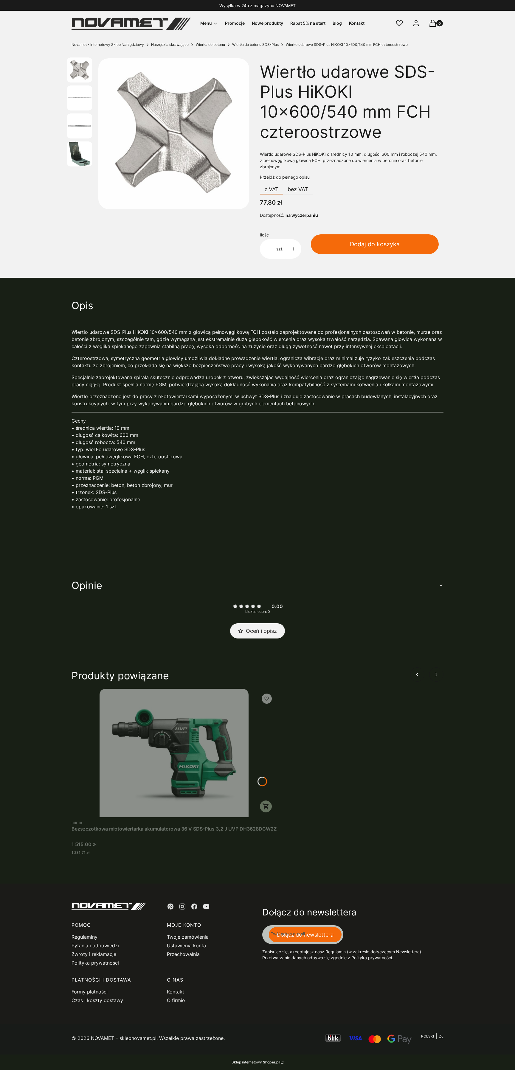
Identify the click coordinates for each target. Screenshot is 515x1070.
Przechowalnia (183, 954)
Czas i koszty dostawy (97, 1000)
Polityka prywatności (95, 963)
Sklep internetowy (256, 1062)
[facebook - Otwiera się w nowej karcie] (194, 906)
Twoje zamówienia (188, 937)
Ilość (264, 234)
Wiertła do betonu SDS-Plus (255, 44)
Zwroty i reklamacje (94, 954)
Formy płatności (90, 992)
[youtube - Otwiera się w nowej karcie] (206, 906)
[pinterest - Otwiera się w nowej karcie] (170, 906)
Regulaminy (84, 937)
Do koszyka (266, 806)
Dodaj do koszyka (375, 244)
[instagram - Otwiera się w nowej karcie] (182, 906)
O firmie (176, 1000)
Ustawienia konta (186, 945)
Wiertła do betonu (210, 44)
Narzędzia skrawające (170, 44)
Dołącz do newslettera (305, 935)
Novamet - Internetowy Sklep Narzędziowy (108, 44)
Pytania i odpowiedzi (95, 945)
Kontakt (175, 992)
